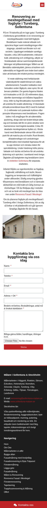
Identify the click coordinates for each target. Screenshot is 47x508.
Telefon (7, 276)
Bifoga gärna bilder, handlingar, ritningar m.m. (22, 335)
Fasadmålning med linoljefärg (17, 458)
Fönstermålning (11, 465)
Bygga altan (9, 454)
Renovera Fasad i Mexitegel (28, 194)
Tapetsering (9, 485)
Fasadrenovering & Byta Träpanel (19, 461)
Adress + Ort (10, 296)
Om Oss (7, 447)
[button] (42, 5)
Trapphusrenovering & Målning (18, 488)
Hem (6, 444)
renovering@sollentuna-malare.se (26, 398)
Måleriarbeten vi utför (13, 451)
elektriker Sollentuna (18, 161)
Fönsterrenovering (12, 482)
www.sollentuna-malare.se (22, 401)
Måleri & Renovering (13, 475)
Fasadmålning (10, 471)
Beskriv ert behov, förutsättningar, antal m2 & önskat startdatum (23, 307)
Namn (7, 266)
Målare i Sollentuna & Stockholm (22, 375)
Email (7, 286)
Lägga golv (9, 468)
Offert (6, 492)
